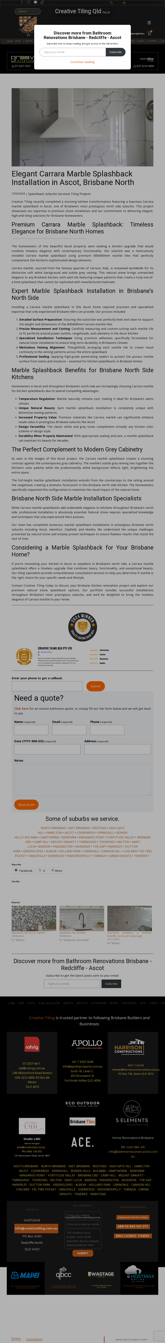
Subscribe (116, 52)
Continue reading (83, 62)
